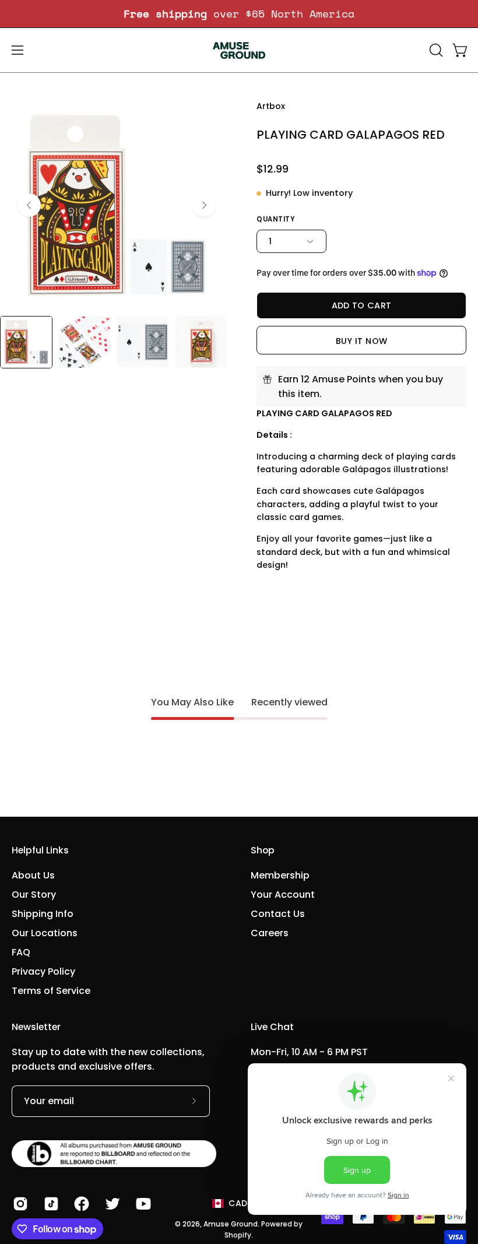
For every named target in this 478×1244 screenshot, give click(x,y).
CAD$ (240, 1203)
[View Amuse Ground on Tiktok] (50, 1204)
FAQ (21, 952)
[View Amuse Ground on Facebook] (81, 1204)
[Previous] (29, 205)
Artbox (270, 106)
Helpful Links (40, 850)
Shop (263, 850)
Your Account (283, 894)
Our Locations (45, 933)
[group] (239, 13)
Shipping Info (42, 913)
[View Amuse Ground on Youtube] (142, 1204)
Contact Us (278, 913)
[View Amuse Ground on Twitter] (111, 1204)
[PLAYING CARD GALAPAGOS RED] (26, 342)
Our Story (34, 894)
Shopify (237, 1235)
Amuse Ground (230, 1224)
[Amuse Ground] (239, 50)
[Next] (204, 205)
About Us (33, 875)
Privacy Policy (43, 971)
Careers (270, 933)
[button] (435, 50)
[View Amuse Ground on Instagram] (19, 1204)
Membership (280, 875)
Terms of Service (51, 990)
